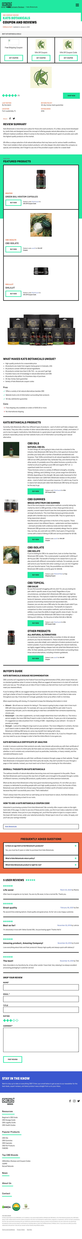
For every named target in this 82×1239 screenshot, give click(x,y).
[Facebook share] (10, 119)
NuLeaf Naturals (8, 1166)
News (5, 1173)
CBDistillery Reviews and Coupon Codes (16, 1161)
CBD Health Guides (8, 1125)
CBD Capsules (7, 1143)
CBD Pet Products (8, 1146)
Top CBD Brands (10, 1155)
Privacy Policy (21, 1229)
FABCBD (5, 1148)
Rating (6, 1016)
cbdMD (4, 1163)
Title (5, 1005)
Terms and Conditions (8, 1229)
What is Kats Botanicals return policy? (20, 858)
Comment (8, 1026)
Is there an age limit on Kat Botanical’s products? (24, 846)
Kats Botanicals (11, 827)
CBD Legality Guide (9, 1122)
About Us (6, 1183)
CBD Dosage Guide (8, 1120)
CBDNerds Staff (7, 27)
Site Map (29, 1229)
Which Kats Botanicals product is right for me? (23, 865)
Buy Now (13, 203)
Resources (7, 1111)
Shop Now (71, 96)
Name (6, 982)
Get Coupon (13, 58)
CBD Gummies (7, 1140)
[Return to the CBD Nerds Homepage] (7, 5)
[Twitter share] (14, 119)
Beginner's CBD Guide (10, 1117)
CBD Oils (5, 1138)
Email (6, 994)
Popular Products (11, 1132)
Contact (6, 1193)
